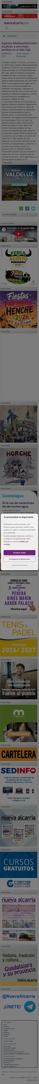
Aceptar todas (19, 553)
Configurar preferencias (19, 559)
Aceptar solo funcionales (19, 565)
